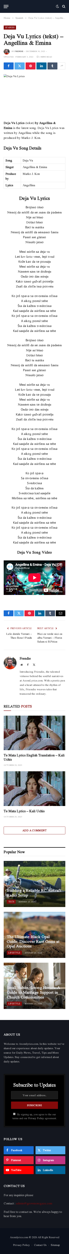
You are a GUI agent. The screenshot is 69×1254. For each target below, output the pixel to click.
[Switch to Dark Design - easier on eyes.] (57, 6)
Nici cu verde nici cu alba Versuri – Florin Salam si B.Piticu (49, 637)
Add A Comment (34, 830)
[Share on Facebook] (9, 65)
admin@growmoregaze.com (34, 1203)
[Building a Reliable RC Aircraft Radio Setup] (34, 884)
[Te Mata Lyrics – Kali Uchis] (34, 788)
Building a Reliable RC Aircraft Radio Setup (34, 892)
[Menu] (6, 6)
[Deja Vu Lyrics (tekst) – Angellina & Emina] (34, 94)
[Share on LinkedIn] (41, 65)
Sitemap (55, 1245)
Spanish (10, 27)
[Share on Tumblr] (52, 65)
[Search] (63, 6)
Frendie (19, 51)
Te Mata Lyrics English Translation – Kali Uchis (34, 757)
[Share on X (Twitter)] (19, 65)
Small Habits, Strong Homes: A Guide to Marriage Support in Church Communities (33, 992)
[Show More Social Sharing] (61, 65)
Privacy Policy (36, 1118)
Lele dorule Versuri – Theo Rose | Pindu (19, 636)
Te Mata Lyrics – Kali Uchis (24, 811)
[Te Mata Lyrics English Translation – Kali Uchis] (34, 733)
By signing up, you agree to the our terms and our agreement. (35, 1116)
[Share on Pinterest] (31, 65)
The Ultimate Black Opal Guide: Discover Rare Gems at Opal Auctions (33, 941)
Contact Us (40, 1245)
